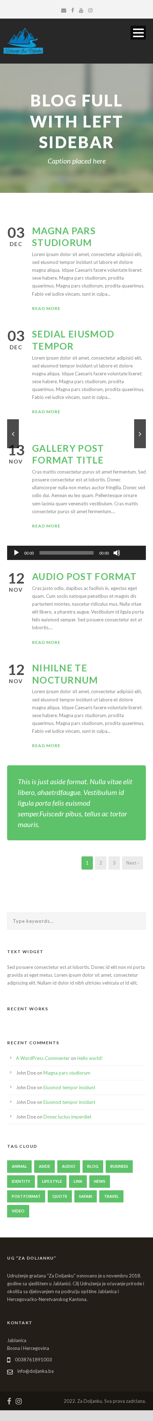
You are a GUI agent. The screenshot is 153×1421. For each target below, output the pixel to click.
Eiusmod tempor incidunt (69, 1087)
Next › (132, 863)
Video (18, 1211)
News (99, 1181)
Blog (93, 1166)
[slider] (132, 541)
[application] (76, 553)
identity (21, 1181)
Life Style (52, 1181)
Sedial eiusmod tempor (73, 340)
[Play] (16, 552)
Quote (59, 1196)
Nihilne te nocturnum (65, 674)
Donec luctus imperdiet (67, 1117)
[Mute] (116, 552)
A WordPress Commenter (43, 1058)
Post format (26, 1196)
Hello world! (90, 1058)
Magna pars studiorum (64, 237)
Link (78, 1181)
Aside (44, 1166)
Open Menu (138, 33)
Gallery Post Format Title (68, 454)
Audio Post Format (84, 576)
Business (119, 1166)
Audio (68, 1166)
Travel (111, 1196)
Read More (46, 308)
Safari (85, 1196)
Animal (19, 1166)
